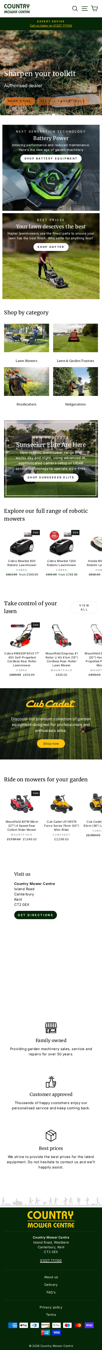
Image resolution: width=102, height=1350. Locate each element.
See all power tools (62, 101)
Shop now (51, 743)
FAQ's (51, 1292)
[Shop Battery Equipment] (51, 168)
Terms (51, 1314)
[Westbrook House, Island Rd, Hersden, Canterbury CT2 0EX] (51, 934)
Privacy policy (51, 1307)
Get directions (35, 915)
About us (51, 1277)
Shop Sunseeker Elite (51, 477)
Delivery (51, 1285)
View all (84, 607)
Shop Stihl (19, 101)
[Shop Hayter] (51, 256)
